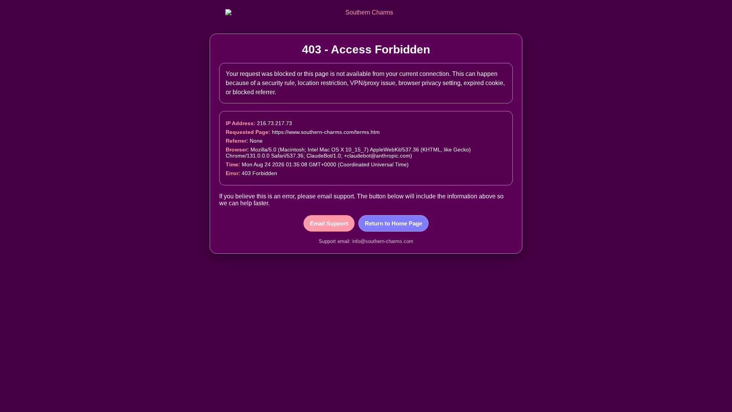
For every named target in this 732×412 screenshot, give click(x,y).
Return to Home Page (393, 223)
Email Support (329, 223)
